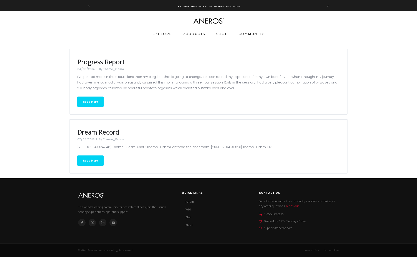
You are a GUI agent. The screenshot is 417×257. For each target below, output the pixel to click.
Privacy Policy (311, 250)
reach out (292, 206)
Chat (188, 217)
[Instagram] (102, 222)
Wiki (188, 209)
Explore (162, 34)
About (189, 225)
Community (251, 34)
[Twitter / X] (92, 222)
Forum (189, 202)
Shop (222, 34)
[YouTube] (113, 222)
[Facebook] (82, 222)
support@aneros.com (278, 228)
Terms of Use (331, 250)
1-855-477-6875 (273, 214)
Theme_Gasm (113, 69)
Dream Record (98, 132)
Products (194, 34)
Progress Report (101, 61)
